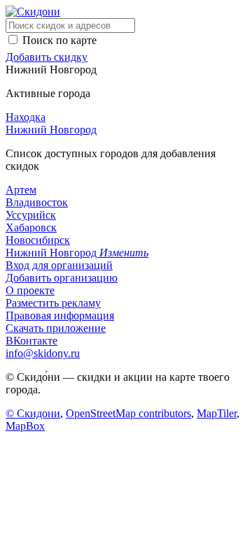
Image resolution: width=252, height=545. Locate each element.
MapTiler (217, 413)
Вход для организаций (59, 265)
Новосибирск (38, 240)
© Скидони (33, 413)
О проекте (30, 290)
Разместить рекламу (53, 303)
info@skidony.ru (43, 353)
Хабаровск (31, 227)
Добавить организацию (62, 278)
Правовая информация (60, 315)
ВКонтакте (31, 341)
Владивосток (37, 202)
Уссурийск (31, 215)
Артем (21, 190)
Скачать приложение (56, 328)
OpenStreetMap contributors (128, 413)
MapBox (25, 426)
